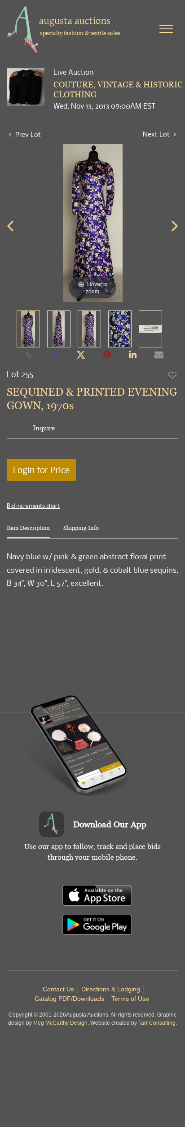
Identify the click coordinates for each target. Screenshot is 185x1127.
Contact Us (58, 989)
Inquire (44, 428)
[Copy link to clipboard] (28, 355)
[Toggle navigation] (166, 28)
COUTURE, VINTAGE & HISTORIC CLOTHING (118, 89)
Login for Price (41, 470)
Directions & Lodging (110, 989)
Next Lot (157, 134)
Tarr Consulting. (157, 1023)
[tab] (28, 531)
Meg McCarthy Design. (61, 1023)
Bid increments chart (33, 506)
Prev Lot (27, 134)
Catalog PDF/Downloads (69, 998)
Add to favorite (172, 375)
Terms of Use (130, 998)
